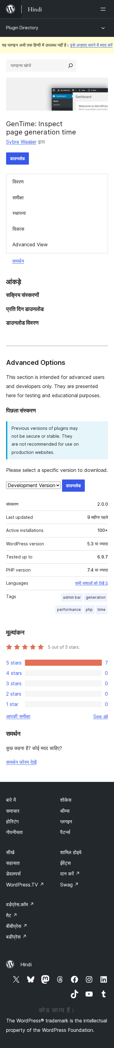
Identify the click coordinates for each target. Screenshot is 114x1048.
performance (69, 609)
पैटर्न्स (65, 832)
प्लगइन (66, 821)
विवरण (18, 182)
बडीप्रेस (16, 937)
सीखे (10, 852)
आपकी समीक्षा (18, 716)
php (89, 609)
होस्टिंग (12, 821)
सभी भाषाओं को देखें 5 (91, 583)
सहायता (13, 863)
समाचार (12, 811)
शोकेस (65, 800)
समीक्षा (18, 197)
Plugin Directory (22, 27)
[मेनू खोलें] (104, 9)
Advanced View (30, 244)
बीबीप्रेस (16, 926)
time (101, 609)
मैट (11, 915)
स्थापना (19, 213)
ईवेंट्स (65, 863)
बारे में (11, 800)
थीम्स (65, 811)
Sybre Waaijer (21, 142)
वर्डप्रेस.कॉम (20, 904)
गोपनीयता (14, 832)
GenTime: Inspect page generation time (41, 128)
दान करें (70, 874)
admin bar (72, 597)
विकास (18, 229)
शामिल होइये (70, 852)
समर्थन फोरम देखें (21, 762)
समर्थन (18, 261)
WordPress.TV (25, 885)
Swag (69, 885)
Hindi (26, 964)
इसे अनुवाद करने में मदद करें (91, 45)
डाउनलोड (17, 158)
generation (95, 597)
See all (100, 716)
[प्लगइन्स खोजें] (70, 65)
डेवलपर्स (13, 874)
